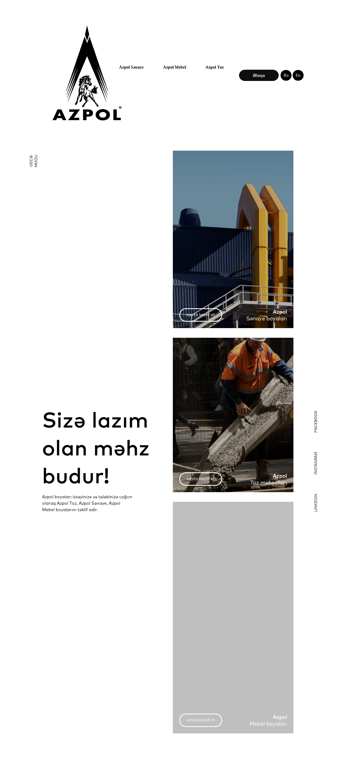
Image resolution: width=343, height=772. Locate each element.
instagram (315, 463)
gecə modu (33, 161)
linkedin (315, 503)
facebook (315, 421)
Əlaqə (259, 75)
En (298, 75)
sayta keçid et (201, 314)
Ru (286, 75)
